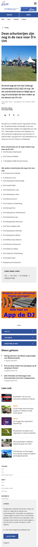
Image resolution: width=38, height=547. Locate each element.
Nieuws (9, 15)
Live (2, 469)
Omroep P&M (9, 278)
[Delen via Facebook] (9, 115)
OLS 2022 (13, 276)
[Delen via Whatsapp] (18, 115)
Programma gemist (7, 475)
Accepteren (10, 536)
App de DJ (4, 491)
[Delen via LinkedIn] (5, 115)
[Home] (9, 3)
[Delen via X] (13, 115)
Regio (29, 15)
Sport (9, 19)
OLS (5, 276)
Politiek (16, 19)
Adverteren (4, 499)
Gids (2, 472)
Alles (2, 19)
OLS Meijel (24, 276)
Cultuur (24, 19)
